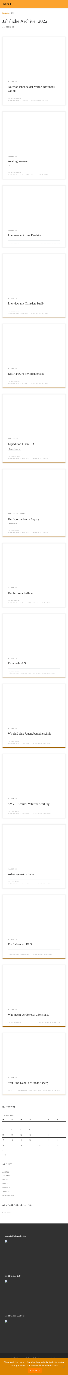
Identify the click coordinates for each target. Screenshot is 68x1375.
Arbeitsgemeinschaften (21, 874)
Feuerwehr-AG (17, 663)
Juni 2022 (6, 1176)
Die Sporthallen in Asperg (23, 519)
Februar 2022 (7, 1188)
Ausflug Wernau (18, 161)
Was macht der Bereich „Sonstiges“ (29, 1014)
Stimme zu (34, 1370)
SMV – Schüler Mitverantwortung (29, 804)
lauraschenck (15, 311)
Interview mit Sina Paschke (24, 235)
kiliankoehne (15, 530)
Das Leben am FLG (20, 944)
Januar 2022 (6, 1191)
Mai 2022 (5, 1180)
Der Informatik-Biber (21, 593)
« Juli (4, 1155)
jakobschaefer (15, 243)
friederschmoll (15, 456)
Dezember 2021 (8, 1195)
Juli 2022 (5, 1172)
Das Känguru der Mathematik (26, 373)
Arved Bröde (15, 671)
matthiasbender (16, 98)
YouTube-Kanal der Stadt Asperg (28, 1082)
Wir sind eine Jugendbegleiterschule (29, 733)
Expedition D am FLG (21, 444)
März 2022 (6, 1184)
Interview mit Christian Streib (26, 303)
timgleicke (14, 952)
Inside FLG (24, 1358)
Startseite (5, 13)
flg (11, 1090)
